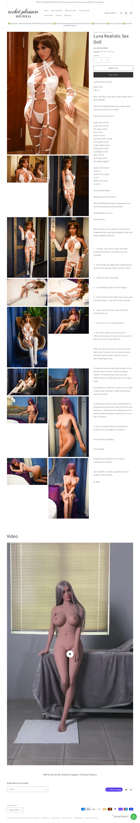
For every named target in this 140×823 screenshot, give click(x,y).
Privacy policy (56, 818)
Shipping (96, 51)
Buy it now (113, 75)
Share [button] (98, 482)
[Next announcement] (132, 2)
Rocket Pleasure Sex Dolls (19, 818)
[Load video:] (70, 654)
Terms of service (67, 818)
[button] (120, 13)
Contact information (91, 818)
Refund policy (45, 818)
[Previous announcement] (7, 2)
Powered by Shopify (33, 818)
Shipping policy (78, 818)
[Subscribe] (45, 789)
